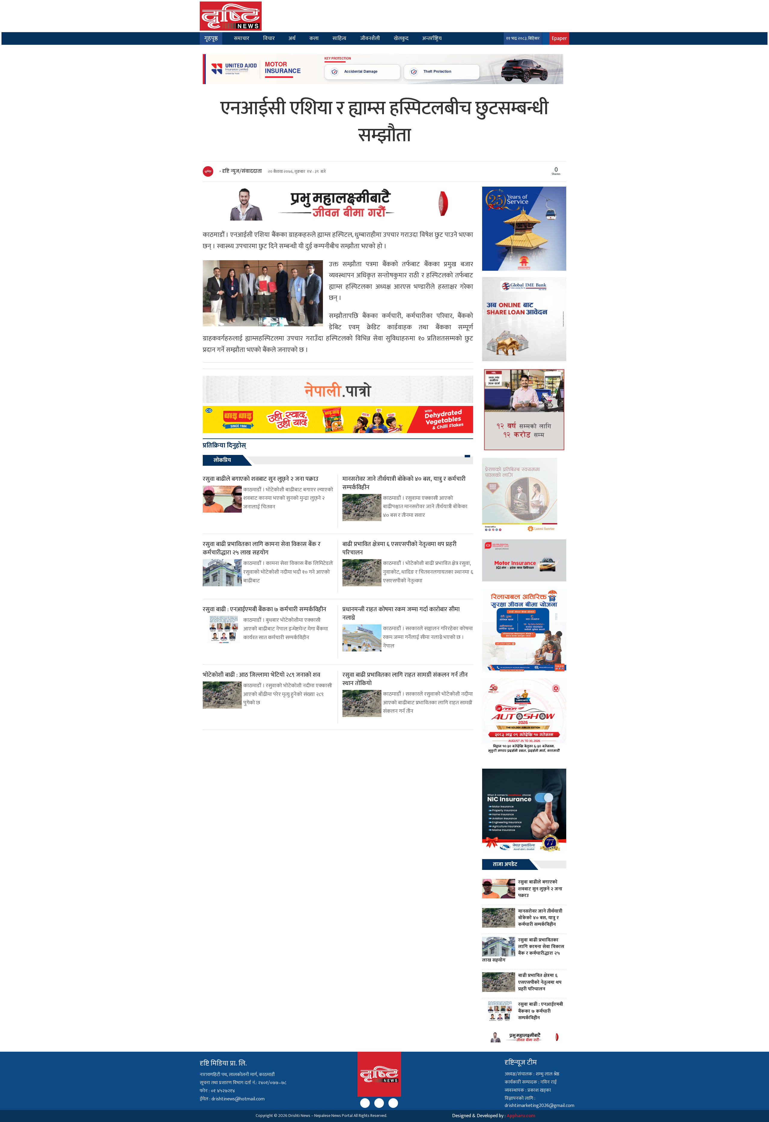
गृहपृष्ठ (211, 38)
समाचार (241, 38)
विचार (269, 38)
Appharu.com (521, 1116)
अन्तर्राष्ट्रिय (432, 38)
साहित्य (339, 38)
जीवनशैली (370, 38)
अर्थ (292, 38)
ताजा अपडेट (505, 864)
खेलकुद (401, 38)
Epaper (559, 38)
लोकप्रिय (222, 460)
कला (314, 38)
